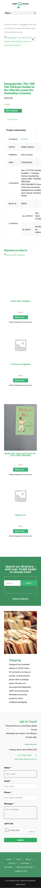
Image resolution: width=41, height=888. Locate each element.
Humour (14, 24)
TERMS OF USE (21, 871)
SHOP (18, 859)
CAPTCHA (8, 823)
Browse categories (20, 599)
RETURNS (8, 867)
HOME (9, 859)
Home (6, 24)
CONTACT (12, 863)
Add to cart (19, 317)
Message (9, 803)
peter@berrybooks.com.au (25, 759)
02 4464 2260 (25, 755)
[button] (33, 39)
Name (8, 768)
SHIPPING (25, 863)
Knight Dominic (12, 119)
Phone (8, 792)
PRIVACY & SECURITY (25, 867)
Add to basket (12, 110)
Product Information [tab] (16, 130)
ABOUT (28, 859)
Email (7, 781)
